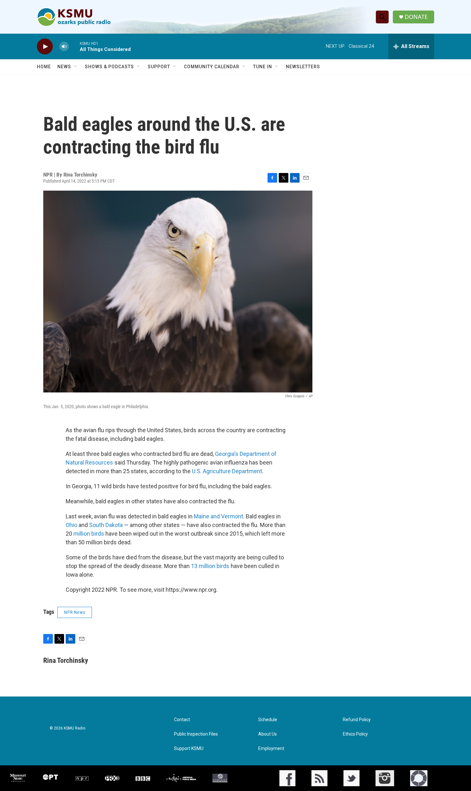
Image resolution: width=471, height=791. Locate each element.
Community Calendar (211, 66)
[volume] (64, 46)
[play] (45, 46)
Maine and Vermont (218, 516)
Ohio (71, 525)
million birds (88, 533)
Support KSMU (188, 748)
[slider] (74, 46)
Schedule (267, 719)
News (64, 66)
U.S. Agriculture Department (227, 471)
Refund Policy (357, 719)
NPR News (74, 612)
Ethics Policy (355, 734)
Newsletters (303, 66)
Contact (182, 719)
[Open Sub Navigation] (75, 66)
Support (159, 66)
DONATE (416, 16)
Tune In (262, 66)
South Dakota (106, 525)
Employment (271, 748)
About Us (267, 734)
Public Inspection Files (196, 734)
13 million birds (210, 566)
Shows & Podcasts (109, 66)
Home (44, 66)
